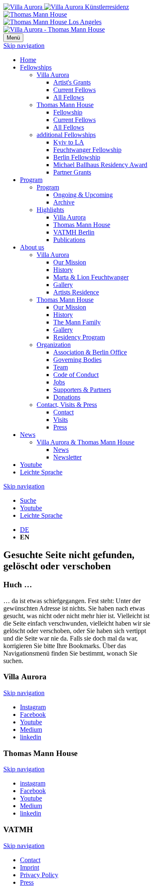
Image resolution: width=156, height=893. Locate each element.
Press (60, 427)
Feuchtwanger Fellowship (87, 149)
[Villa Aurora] (66, 6)
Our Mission (69, 262)
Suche (28, 500)
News (27, 434)
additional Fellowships (66, 134)
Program (31, 179)
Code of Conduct (76, 374)
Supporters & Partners (82, 389)
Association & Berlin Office (90, 352)
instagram (32, 783)
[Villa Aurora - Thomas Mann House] (54, 29)
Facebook (33, 714)
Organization (54, 344)
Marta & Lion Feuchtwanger (91, 277)
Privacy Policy (39, 874)
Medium (31, 729)
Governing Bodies (77, 359)
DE (24, 529)
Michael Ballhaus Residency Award (100, 164)
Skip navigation (24, 45)
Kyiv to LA (68, 142)
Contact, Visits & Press (67, 404)
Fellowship (67, 112)
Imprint (29, 867)
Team (60, 367)
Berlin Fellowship (76, 157)
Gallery (63, 284)
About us (32, 247)
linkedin (30, 737)
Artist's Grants (72, 82)
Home (28, 59)
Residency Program (79, 337)
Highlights (50, 209)
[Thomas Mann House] (52, 18)
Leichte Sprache (41, 472)
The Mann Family (77, 322)
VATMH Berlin (73, 232)
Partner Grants (72, 172)
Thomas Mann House (65, 104)
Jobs (59, 382)
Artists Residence (76, 292)
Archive (63, 202)
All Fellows (68, 97)
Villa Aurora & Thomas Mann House (85, 442)
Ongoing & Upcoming (83, 194)
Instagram (33, 707)
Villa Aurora (53, 74)
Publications (69, 239)
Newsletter (67, 457)
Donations (66, 397)
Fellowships (36, 67)
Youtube (31, 464)
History (63, 269)
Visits (60, 419)
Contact (63, 412)
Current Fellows (74, 89)
